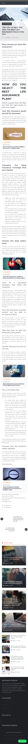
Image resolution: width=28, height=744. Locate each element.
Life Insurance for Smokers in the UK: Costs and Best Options (13, 559)
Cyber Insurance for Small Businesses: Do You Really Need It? (14, 626)
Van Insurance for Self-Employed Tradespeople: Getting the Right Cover (11, 603)
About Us (10, 735)
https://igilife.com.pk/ (6, 501)
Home (5, 735)
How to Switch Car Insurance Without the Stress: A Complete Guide (14, 147)
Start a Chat (23, 741)
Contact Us (21, 739)
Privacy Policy (7, 739)
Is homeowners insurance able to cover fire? (10, 529)
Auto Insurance (5, 704)
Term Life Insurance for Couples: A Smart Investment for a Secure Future (14, 277)
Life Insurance (7, 23)
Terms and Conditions (19, 735)
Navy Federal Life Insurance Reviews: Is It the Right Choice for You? (13, 384)
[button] (26, 3)
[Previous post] (2, 519)
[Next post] (26, 529)
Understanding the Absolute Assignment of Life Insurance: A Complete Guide (12, 488)
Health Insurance (6, 708)
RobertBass (8, 37)
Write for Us (15, 739)
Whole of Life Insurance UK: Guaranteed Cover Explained (18, 646)
